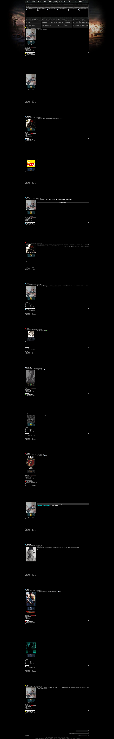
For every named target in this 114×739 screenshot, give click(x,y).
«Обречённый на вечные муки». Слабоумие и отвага (52, 24)
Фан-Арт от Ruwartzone (47, 25)
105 (41, 686)
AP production (62, 737)
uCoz (79, 738)
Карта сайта (64, 738)
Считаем (28, 22)
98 (41, 368)
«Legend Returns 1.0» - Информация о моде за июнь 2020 (83, 25)
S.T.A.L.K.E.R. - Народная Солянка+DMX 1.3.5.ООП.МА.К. (68, 24)
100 (43, 454)
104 (41, 640)
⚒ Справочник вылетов (31, 25)
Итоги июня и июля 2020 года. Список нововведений (52, 22)
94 (40, 198)
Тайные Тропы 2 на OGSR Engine (32, 19)
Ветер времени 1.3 (61, 19)
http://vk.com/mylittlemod (54, 505)
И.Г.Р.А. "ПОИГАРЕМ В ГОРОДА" (32, 21)
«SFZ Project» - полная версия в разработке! (81, 22)
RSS (73, 738)
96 (41, 284)
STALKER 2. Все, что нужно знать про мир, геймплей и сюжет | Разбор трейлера (56, 19)
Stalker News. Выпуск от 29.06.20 (79, 24)
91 (41, 72)
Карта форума (69, 738)
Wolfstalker (51, 737)
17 (30, 662)
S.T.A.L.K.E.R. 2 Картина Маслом (48, 21)
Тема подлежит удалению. (43, 730)
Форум (26, 730)
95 (41, 243)
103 (41, 590)
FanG (58, 737)
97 (41, 329)
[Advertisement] (63, 63)
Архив (29, 730)
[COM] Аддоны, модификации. (63, 25)
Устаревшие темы (34, 730)
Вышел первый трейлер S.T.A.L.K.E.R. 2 (80, 19)
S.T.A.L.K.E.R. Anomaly (31, 24)
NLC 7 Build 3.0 (61, 21)
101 (40, 500)
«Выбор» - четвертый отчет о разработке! (81, 21)
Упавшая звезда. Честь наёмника (64, 22)
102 (41, 545)
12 (30, 477)
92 (41, 117)
